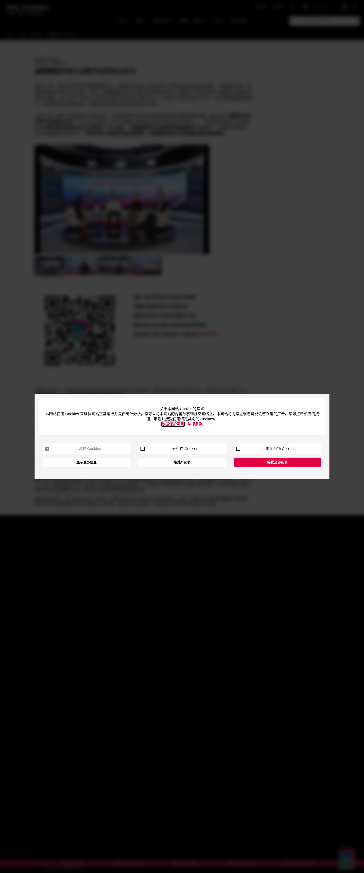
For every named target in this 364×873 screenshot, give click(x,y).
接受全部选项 (277, 462)
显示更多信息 (86, 462)
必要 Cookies (90, 449)
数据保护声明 (173, 424)
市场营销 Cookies (281, 449)
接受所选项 (182, 462)
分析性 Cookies (185, 449)
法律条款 (195, 424)
